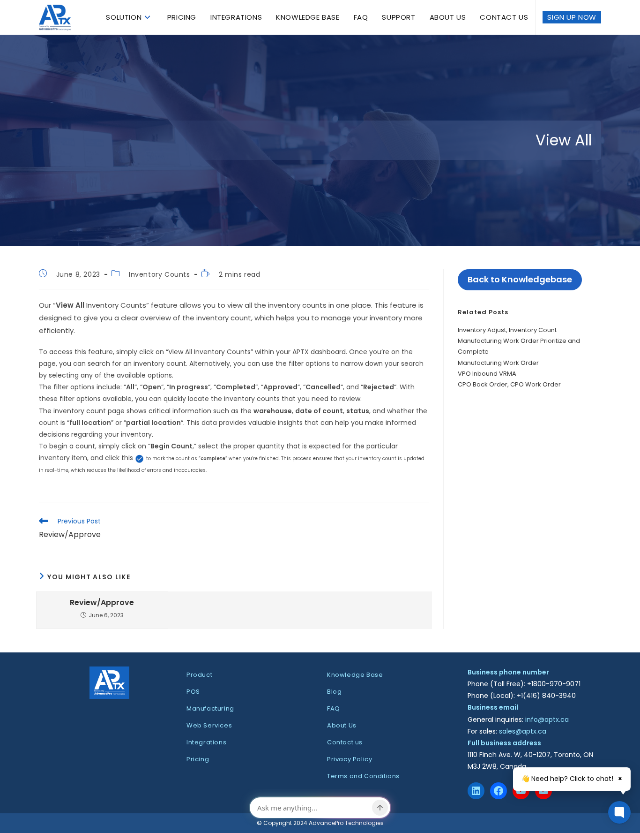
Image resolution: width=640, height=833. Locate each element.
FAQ (333, 708)
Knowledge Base (355, 674)
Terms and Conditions (363, 776)
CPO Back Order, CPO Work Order (509, 384)
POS (193, 691)
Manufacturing (210, 708)
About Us (342, 725)
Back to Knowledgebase (520, 279)
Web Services (209, 725)
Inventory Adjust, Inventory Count (507, 330)
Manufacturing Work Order (498, 362)
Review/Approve (102, 603)
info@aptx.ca (547, 719)
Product (199, 674)
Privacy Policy (349, 759)
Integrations (206, 742)
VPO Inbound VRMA (487, 373)
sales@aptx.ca (522, 731)
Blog (334, 691)
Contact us (345, 742)
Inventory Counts (159, 274)
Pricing (197, 759)
